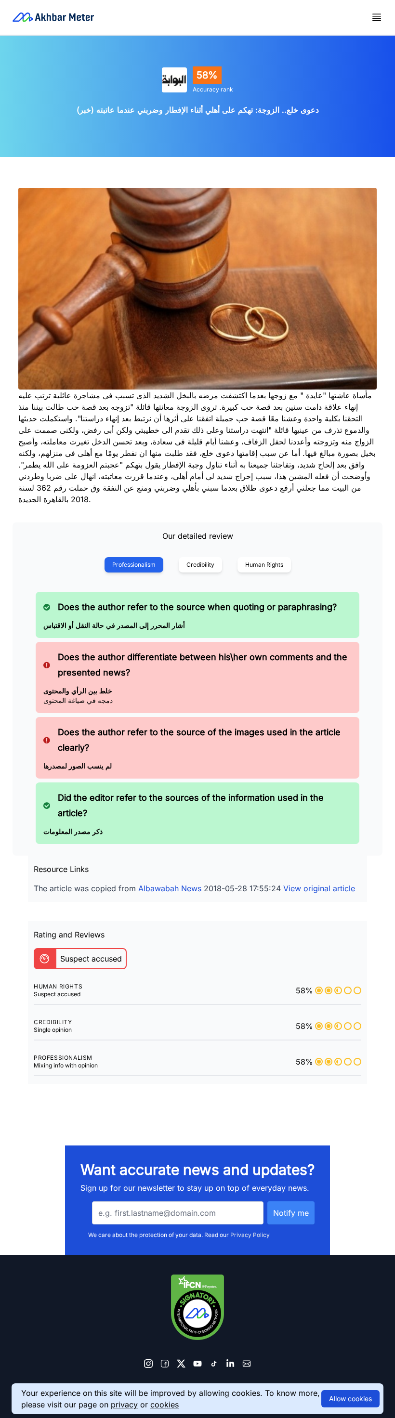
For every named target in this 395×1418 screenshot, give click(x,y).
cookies (164, 1404)
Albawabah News (169, 888)
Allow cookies (350, 1398)
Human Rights (264, 564)
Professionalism (134, 564)
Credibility (200, 564)
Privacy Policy (250, 1234)
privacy (124, 1404)
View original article (319, 888)
